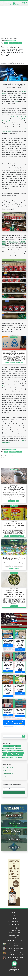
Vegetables (15, 755)
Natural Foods (14, 750)
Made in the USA (7, 752)
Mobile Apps (12, 746)
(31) (8, 770)
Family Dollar (14, 757)
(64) (8, 768)
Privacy (14, 915)
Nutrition (9, 755)
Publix (4, 755)
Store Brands (12, 43)
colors (16, 101)
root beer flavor (13, 241)
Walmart (19, 746)
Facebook (5, 442)
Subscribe (14, 793)
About (14, 912)
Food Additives (6, 757)
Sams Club (18, 748)
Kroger (19, 43)
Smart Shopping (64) (14, 930)
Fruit (23, 750)
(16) (8, 773)
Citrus (19, 757)
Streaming (5, 748)
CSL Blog (14, 928)
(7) (4, 776)
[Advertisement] (14, 15)
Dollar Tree (5, 746)
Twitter (22, 440)
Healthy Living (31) (14, 933)
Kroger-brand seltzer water (10, 386)
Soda (6, 43)
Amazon (21, 755)
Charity (13, 752)
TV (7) (14, 938)
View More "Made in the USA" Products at (14, 723)
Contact (14, 918)
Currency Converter (14, 921)
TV (19, 750)
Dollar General (6, 750)
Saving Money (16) (14, 935)
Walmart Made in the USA (14, 940)
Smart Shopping (11, 40)
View (8, 645)
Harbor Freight (20, 752)
